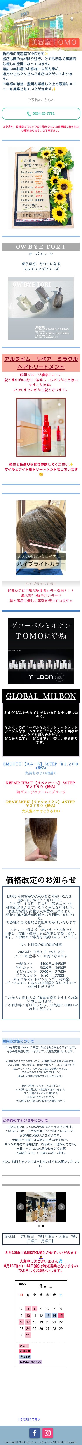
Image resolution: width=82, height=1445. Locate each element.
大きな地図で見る (28, 1419)
